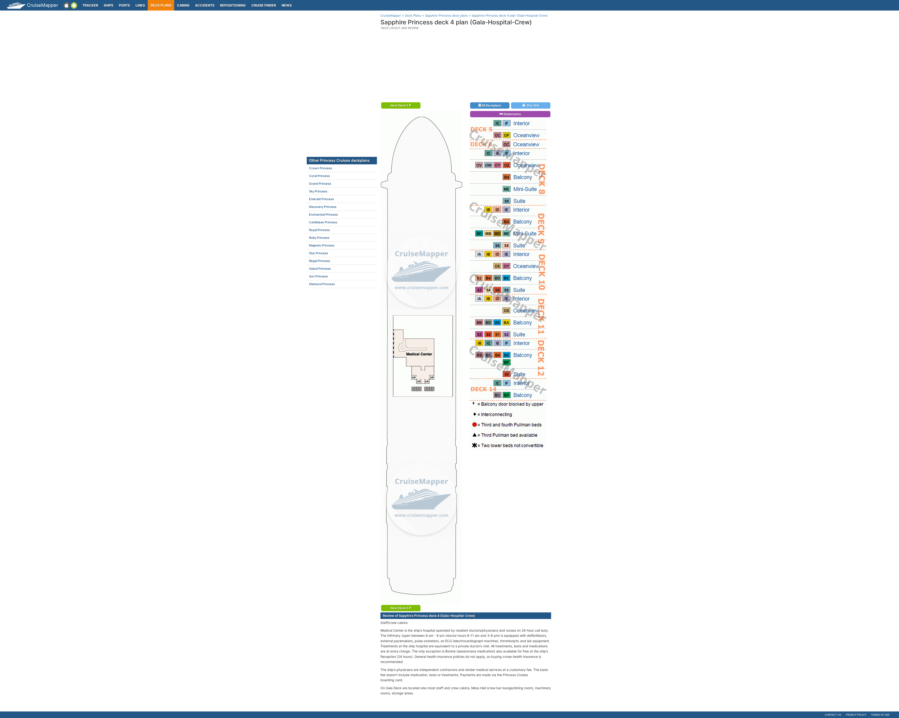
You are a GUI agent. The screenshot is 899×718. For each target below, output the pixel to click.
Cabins (183, 5)
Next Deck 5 (400, 105)
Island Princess (320, 268)
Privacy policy (856, 714)
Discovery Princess (322, 207)
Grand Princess (320, 183)
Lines (140, 5)
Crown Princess (320, 168)
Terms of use (880, 714)
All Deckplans (491, 105)
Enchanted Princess (323, 214)
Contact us (833, 714)
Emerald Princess (321, 199)
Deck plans (161, 5)
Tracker (90, 5)
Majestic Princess (321, 245)
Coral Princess (319, 176)
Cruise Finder (263, 5)
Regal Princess (319, 261)
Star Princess (318, 253)
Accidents (204, 5)
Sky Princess (318, 191)
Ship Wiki (532, 105)
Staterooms (512, 114)
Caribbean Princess (323, 222)
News (287, 5)
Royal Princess (319, 230)
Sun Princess (318, 276)
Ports (124, 5)
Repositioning (233, 5)
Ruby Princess (319, 237)
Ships (108, 5)
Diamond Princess (322, 284)
